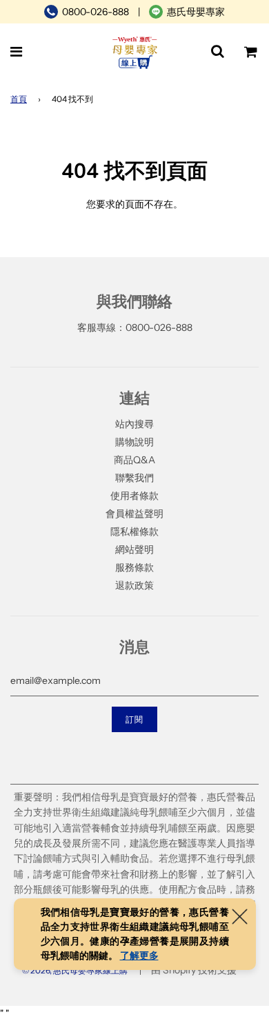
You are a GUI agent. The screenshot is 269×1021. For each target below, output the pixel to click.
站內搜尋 (134, 424)
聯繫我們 (134, 478)
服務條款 (134, 567)
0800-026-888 (95, 12)
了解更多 (139, 955)
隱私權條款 (134, 531)
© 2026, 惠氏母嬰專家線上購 (75, 970)
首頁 (18, 99)
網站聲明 (134, 549)
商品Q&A (134, 460)
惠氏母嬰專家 (196, 12)
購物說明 (134, 442)
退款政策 (134, 585)
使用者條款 (134, 495)
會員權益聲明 (134, 513)
